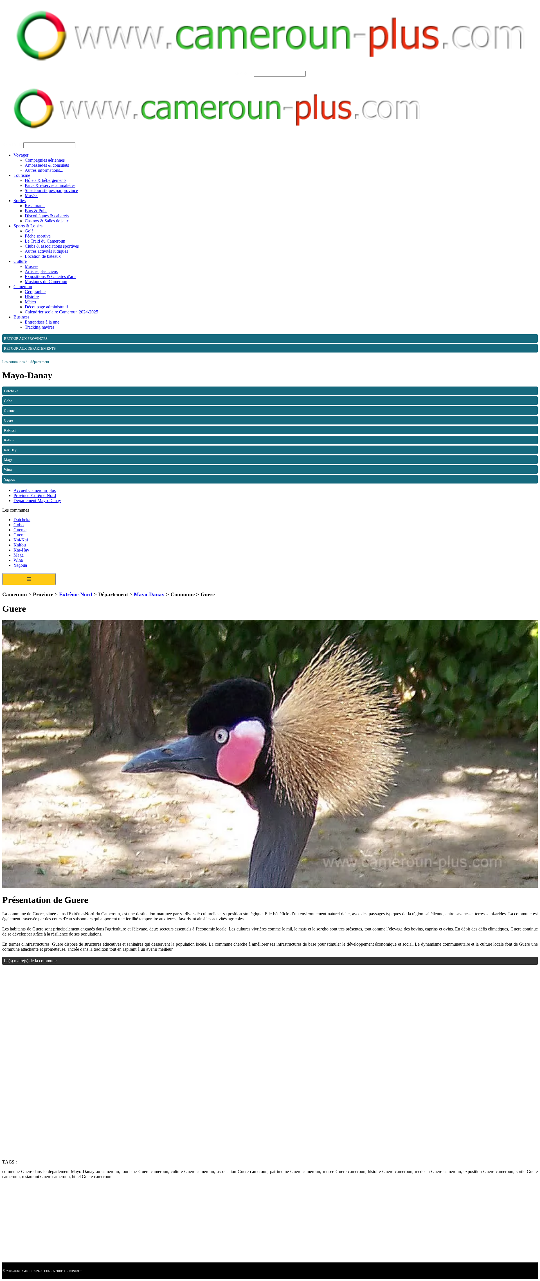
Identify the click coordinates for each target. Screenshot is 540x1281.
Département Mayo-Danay (37, 500)
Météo (30, 301)
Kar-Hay (21, 550)
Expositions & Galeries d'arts (50, 276)
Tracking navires (39, 327)
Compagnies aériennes (45, 160)
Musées (31, 195)
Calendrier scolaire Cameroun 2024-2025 (61, 311)
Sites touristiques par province (51, 190)
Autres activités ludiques (46, 251)
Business (21, 317)
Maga (19, 555)
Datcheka (22, 519)
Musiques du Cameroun (46, 281)
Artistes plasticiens (41, 271)
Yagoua (20, 565)
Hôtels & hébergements (45, 180)
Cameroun (23, 286)
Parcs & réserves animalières (50, 185)
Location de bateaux (43, 256)
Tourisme (22, 175)
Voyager (21, 155)
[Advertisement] (171, 1021)
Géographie (35, 291)
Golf (29, 231)
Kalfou (20, 545)
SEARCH (243, 73)
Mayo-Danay (149, 594)
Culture (20, 261)
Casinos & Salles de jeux (47, 220)
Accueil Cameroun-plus (35, 490)
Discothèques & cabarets (47, 215)
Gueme (20, 529)
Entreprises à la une (42, 322)
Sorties (20, 200)
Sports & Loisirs (28, 225)
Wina (18, 560)
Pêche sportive (38, 236)
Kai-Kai (21, 539)
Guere (19, 534)
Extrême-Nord (75, 594)
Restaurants (35, 205)
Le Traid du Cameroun (45, 241)
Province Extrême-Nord (35, 495)
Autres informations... (44, 170)
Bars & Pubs (36, 210)
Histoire (32, 296)
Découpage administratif (46, 306)
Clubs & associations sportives (52, 246)
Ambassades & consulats (47, 165)
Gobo (19, 524)
